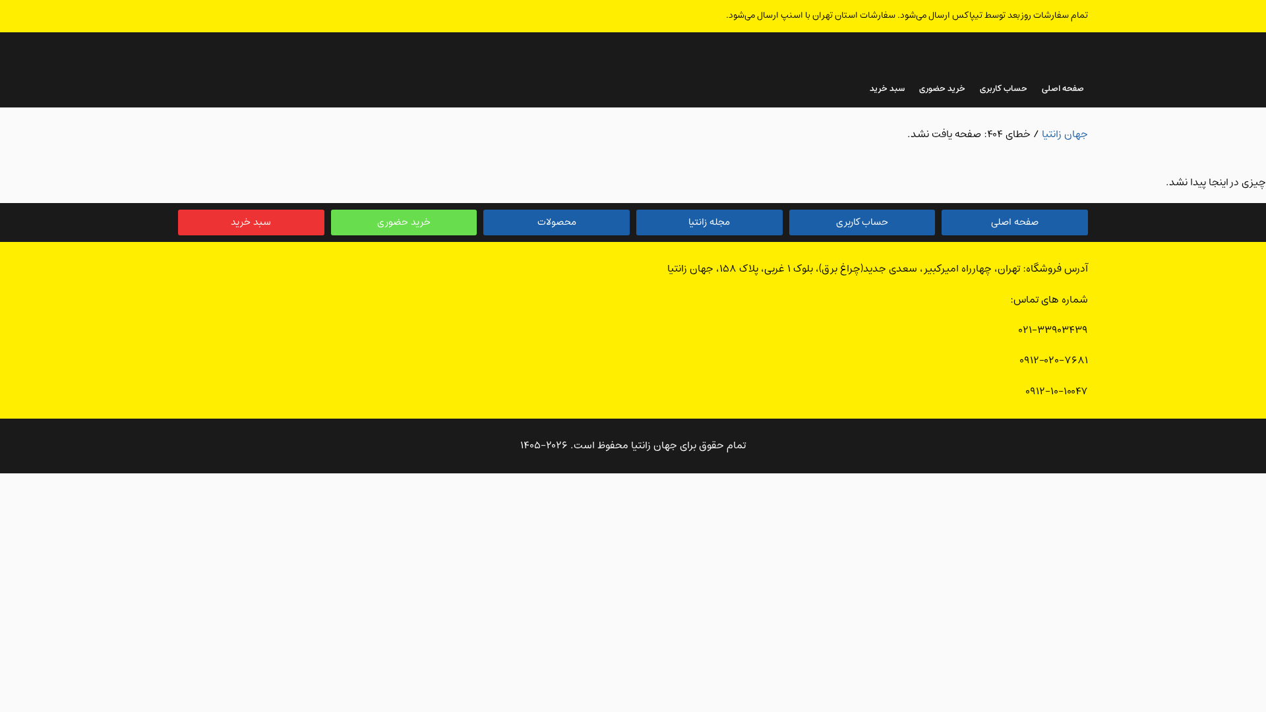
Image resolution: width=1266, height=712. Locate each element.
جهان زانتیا (1065, 134)
